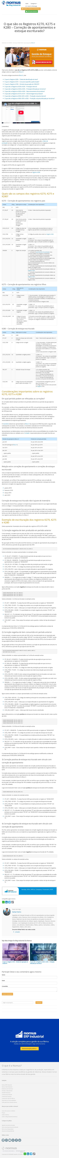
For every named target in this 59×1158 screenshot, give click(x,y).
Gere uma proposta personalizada (10, 1127)
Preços (3, 1112)
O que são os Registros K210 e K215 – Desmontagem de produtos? (24, 94)
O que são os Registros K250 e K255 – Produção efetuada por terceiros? (25, 89)
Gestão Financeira (6, 1092)
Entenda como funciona (7, 1088)
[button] (29, 1040)
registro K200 (36, 172)
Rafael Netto (16, 912)
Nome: (3, 975)
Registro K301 (31, 276)
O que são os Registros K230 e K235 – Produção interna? (21, 86)
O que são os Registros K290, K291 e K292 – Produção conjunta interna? (25, 96)
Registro (39, 386)
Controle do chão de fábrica (8, 1098)
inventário (6, 424)
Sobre (26, 3)
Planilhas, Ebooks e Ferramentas (31, 8)
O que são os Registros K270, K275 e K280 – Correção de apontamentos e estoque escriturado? (29, 27)
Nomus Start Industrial (7, 1087)
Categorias (33, 3)
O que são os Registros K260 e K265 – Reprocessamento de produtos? (25, 91)
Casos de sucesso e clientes (8, 1111)
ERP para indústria (32, 11)
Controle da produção (7, 1094)
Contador (27, 433)
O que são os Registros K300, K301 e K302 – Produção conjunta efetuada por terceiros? (30, 98)
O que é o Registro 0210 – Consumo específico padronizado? (22, 82)
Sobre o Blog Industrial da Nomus (9, 1116)
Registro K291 (31, 270)
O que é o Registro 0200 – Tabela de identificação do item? (21, 79)
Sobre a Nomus (5, 1114)
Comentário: (5, 986)
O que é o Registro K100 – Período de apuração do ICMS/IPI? (22, 84)
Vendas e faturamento (7, 1090)
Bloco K (33, 43)
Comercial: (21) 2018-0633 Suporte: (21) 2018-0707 (13, 1154)
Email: (3, 980)
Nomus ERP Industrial (7, 1085)
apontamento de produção (43, 252)
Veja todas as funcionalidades (9, 1100)
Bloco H (27, 424)
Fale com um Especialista (7, 1129)
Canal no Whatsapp (32, 6)
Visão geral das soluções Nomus (9, 1102)
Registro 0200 (50, 234)
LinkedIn (17, 932)
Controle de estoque (6, 1096)
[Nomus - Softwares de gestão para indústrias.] (10, 3)
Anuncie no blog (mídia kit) (8, 1131)
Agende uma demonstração (8, 1125)
